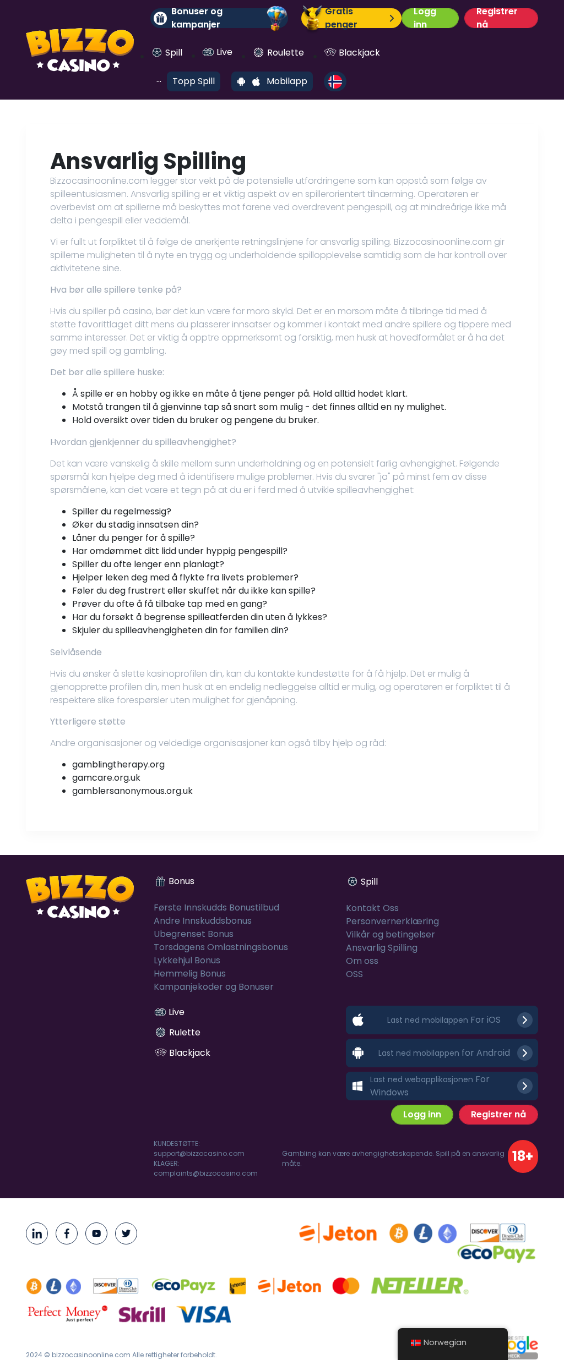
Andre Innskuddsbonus (203, 920)
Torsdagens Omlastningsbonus (221, 947)
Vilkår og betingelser (390, 934)
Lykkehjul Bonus (187, 960)
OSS (354, 974)
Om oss (362, 961)
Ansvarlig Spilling (381, 947)
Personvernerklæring (392, 921)
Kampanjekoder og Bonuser (214, 986)
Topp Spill (193, 81)
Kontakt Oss (372, 908)
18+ (522, 1156)
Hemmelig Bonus (190, 973)
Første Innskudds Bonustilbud (216, 907)
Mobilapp (287, 81)
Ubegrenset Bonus (194, 934)
